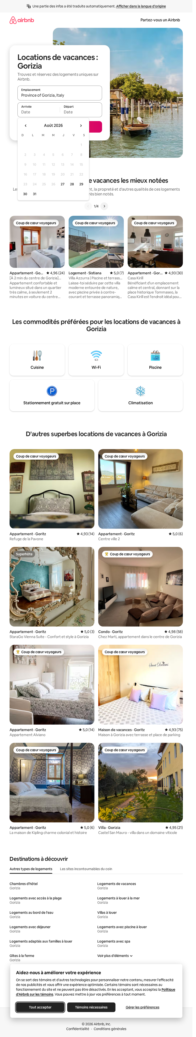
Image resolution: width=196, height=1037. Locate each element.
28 (72, 184)
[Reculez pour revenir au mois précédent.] (25, 125)
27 (63, 184)
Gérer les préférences (142, 1007)
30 (25, 194)
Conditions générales (110, 1029)
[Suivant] (104, 206)
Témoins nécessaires (91, 1007)
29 (81, 184)
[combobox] (59, 95)
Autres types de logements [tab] (31, 869)
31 (34, 194)
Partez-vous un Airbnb (160, 20)
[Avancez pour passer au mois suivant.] (80, 125)
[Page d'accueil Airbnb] (22, 20)
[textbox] (38, 112)
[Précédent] (88, 206)
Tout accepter (40, 1007)
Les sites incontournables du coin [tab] (86, 869)
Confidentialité (77, 1029)
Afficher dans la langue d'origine (141, 6)
